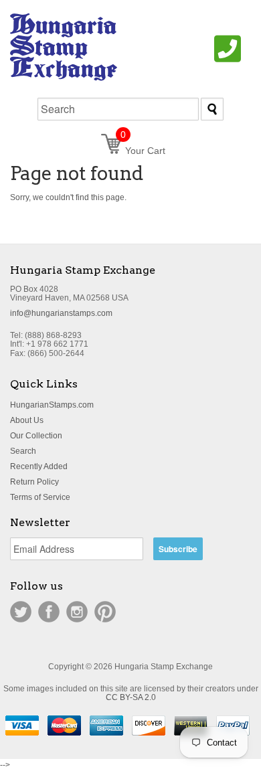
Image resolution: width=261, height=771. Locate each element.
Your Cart (142, 150)
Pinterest (105, 611)
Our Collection (36, 435)
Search (23, 451)
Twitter (20, 611)
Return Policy (34, 482)
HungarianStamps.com (52, 405)
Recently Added (39, 466)
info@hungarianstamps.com (61, 313)
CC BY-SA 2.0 (131, 697)
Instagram (77, 611)
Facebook (49, 611)
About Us (27, 420)
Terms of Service (40, 497)
